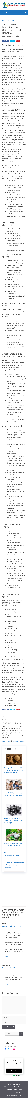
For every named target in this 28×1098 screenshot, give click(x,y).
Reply (6, 956)
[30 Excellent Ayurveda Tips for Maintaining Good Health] (14, 839)
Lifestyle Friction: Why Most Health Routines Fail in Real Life (13, 795)
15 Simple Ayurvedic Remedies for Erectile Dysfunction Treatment (14, 865)
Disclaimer (9, 1089)
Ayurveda (11, 20)
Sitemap (18, 1092)
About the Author (6, 741)
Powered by (10, 1075)
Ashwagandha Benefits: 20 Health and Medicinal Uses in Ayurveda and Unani (13, 770)
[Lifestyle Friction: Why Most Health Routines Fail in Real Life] (14, 789)
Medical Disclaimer (19, 1087)
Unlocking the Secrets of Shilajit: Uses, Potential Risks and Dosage (13, 820)
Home (4, 20)
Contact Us (11, 1092)
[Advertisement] (14, 892)
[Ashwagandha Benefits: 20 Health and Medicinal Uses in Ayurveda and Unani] (14, 764)
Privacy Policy (18, 1089)
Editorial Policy (15, 741)
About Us (8, 1084)
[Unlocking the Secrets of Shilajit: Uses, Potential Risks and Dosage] (14, 814)
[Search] (21, 1034)
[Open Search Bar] (26, 12)
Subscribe (14, 1071)
